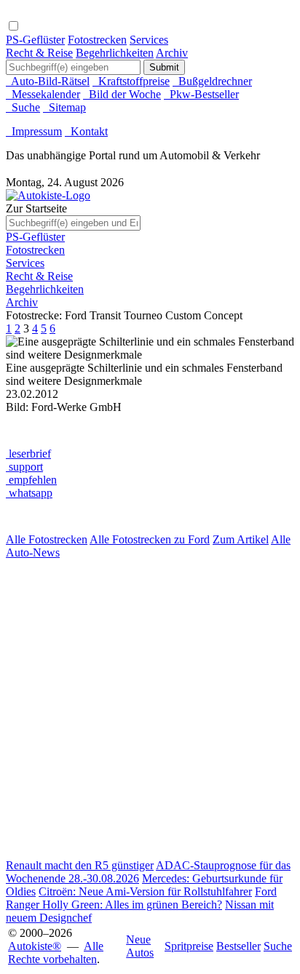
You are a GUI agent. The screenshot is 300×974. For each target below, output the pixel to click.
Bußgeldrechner (212, 81)
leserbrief (28, 453)
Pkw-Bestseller (201, 94)
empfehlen (31, 480)
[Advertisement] (150, 709)
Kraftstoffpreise (131, 81)
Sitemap (64, 107)
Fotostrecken (97, 39)
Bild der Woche (122, 94)
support (24, 466)
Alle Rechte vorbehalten (55, 952)
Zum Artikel (241, 539)
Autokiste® (34, 946)
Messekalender (43, 94)
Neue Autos (140, 946)
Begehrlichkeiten (115, 53)
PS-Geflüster (35, 39)
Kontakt (86, 131)
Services (149, 39)
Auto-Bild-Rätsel (48, 81)
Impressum (34, 131)
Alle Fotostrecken (46, 539)
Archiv (172, 53)
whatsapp (29, 493)
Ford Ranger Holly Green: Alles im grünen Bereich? (141, 898)
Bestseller (238, 946)
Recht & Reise (39, 53)
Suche (23, 107)
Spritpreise (189, 946)
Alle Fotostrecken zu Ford (150, 539)
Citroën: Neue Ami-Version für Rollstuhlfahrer (145, 891)
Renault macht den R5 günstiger (80, 865)
